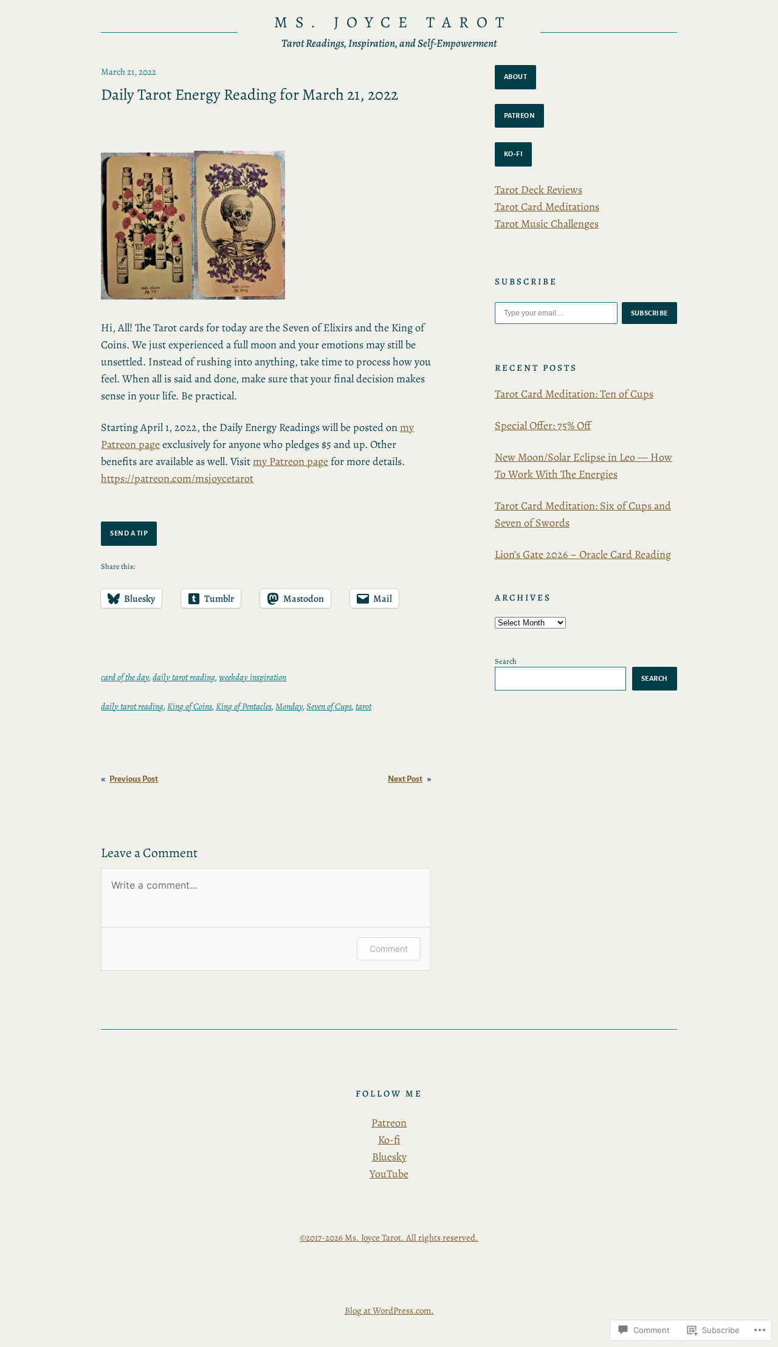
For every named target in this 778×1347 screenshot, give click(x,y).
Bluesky (389, 1156)
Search (506, 661)
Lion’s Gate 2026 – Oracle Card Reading (583, 554)
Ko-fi (389, 1139)
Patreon (519, 115)
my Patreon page (290, 461)
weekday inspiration (252, 677)
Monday (289, 706)
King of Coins (189, 706)
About (516, 76)
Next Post (405, 779)
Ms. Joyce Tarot (392, 22)
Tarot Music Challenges (547, 223)
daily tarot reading (184, 677)
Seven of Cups (329, 706)
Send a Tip (129, 533)
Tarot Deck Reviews (538, 189)
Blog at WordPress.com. (389, 1310)
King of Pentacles (244, 706)
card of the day (125, 677)
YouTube (389, 1173)
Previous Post (133, 779)
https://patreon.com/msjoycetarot (177, 478)
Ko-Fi (513, 153)
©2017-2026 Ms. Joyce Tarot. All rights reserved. (389, 1238)
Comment (389, 948)
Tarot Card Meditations (547, 206)
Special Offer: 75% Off (543, 425)
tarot (363, 706)
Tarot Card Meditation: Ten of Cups (574, 394)
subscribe (650, 313)
